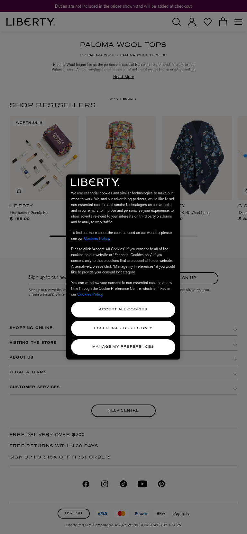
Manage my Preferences (123, 346)
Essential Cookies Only (123, 328)
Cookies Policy (96, 238)
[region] (123, 267)
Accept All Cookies (123, 309)
